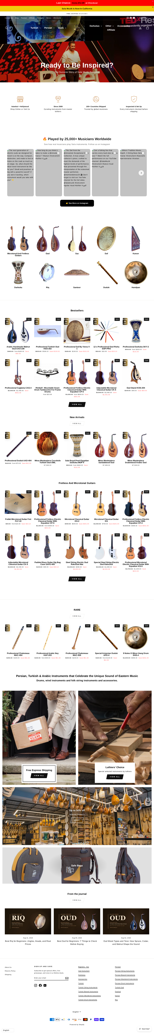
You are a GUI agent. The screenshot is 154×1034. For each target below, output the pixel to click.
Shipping (8, 974)
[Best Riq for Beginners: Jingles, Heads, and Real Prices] (28, 921)
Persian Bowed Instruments (125, 975)
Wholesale (57, 18)
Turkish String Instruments (87, 987)
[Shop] (77, 816)
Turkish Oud (119, 987)
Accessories (124, 26)
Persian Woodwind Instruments (126, 979)
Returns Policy (10, 971)
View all (77, 404)
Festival (24, 18)
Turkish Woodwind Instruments (89, 995)
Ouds (61, 28)
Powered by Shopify (77, 1024)
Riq (116, 1000)
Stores (48, 18)
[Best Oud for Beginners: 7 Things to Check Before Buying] (77, 921)
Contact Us (9, 18)
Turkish (35, 28)
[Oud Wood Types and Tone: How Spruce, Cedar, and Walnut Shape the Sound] (126, 921)
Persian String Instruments (124, 971)
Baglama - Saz (83, 967)
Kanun (117, 995)
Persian (48, 28)
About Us (8, 967)
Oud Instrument (84, 971)
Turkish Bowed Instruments (88, 991)
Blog (17, 18)
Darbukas (95, 26)
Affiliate (32, 18)
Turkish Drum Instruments (87, 1000)
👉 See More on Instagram (77, 203)
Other (109, 26)
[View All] (39, 738)
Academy (40, 18)
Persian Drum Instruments (124, 983)
